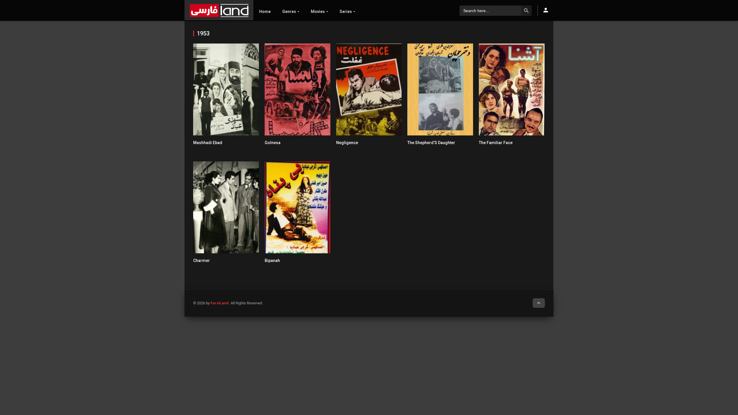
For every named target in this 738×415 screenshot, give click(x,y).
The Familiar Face (496, 142)
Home (265, 11)
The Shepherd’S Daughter (431, 142)
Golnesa (272, 142)
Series (346, 11)
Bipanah (272, 260)
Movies (318, 11)
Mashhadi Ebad (207, 142)
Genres (289, 11)
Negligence (347, 142)
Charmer (201, 260)
